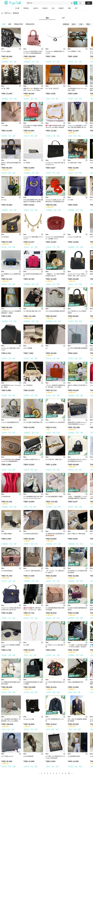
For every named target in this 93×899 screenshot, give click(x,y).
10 (69, 773)
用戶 (63, 18)
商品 (47, 18)
